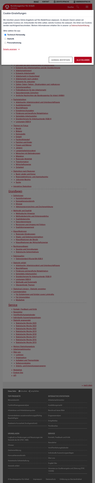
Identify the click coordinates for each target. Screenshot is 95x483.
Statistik (10, 39)
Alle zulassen (83, 60)
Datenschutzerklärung (80, 25)
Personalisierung (14, 43)
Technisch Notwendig (16, 35)
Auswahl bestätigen (60, 60)
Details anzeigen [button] (10, 49)
